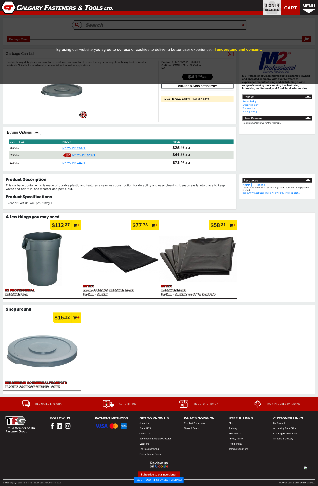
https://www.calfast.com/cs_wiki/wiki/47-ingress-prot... (271, 192)
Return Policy (249, 101)
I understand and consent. (238, 49)
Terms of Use (249, 108)
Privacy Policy (250, 111)
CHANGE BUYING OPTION (194, 86)
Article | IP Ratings (254, 184)
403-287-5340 (200, 98)
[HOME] (57, 7)
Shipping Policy (251, 104)
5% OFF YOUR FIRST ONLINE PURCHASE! (159, 479)
